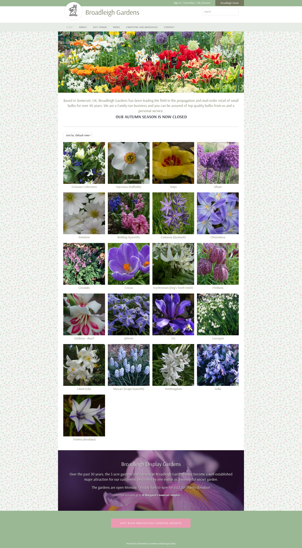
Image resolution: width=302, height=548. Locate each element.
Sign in (177, 2)
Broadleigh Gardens (112, 12)
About (83, 27)
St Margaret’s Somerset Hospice (161, 495)
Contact (169, 27)
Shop (69, 27)
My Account (203, 2)
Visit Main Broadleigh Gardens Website (151, 523)
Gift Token (100, 27)
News (116, 27)
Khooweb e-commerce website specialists (156, 543)
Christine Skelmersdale (142, 27)
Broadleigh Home (230, 3)
